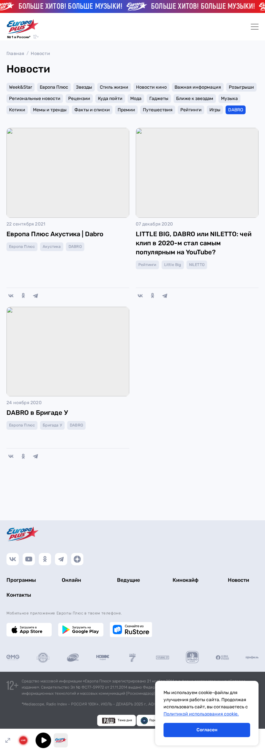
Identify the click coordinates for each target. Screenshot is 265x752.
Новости (40, 53)
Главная (15, 53)
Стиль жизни (114, 87)
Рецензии (79, 98)
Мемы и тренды (50, 110)
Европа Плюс (54, 87)
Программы (21, 580)
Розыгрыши (241, 87)
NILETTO (197, 264)
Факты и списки (92, 110)
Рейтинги (191, 110)
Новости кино (151, 87)
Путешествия (158, 110)
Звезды (84, 87)
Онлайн (71, 580)
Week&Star (20, 87)
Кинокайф (185, 580)
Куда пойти (110, 98)
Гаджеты (158, 98)
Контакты (18, 595)
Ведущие (128, 580)
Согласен (206, 730)
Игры (214, 110)
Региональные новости (34, 98)
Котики (17, 110)
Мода (136, 98)
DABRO (235, 110)
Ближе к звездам (194, 98)
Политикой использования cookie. (201, 714)
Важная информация (198, 87)
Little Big (172, 264)
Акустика (52, 246)
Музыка (229, 98)
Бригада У (52, 425)
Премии (126, 110)
